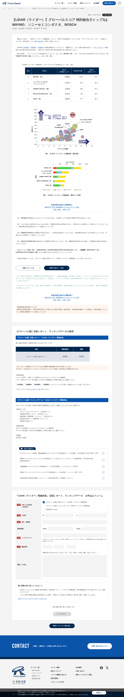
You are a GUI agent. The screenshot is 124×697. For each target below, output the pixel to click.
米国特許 (33, 47)
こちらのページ (34, 389)
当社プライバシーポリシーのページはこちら (32, 598)
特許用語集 (54, 678)
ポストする (108, 15)
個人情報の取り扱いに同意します (64, 607)
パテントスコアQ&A (57, 682)
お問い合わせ (108, 3)
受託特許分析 (36, 678)
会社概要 (96, 3)
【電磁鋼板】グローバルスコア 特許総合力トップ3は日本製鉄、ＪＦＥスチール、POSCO (48, 466)
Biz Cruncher (39, 41)
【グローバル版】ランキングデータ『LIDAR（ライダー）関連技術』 (68, 506)
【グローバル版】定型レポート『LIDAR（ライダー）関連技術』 (67, 502)
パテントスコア (98, 47)
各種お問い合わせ (52, 509)
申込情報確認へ (62, 614)
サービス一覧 (59, 3)
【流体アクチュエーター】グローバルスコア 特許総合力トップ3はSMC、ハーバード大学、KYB (50, 472)
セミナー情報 (72, 3)
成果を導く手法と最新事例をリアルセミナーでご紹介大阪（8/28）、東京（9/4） (62, 207)
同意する (98, 692)
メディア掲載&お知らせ (58, 674)
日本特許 (26, 47)
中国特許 (41, 47)
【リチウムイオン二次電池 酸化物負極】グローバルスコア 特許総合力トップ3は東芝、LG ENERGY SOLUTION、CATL (59, 453)
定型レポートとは (28, 268)
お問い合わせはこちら (99, 646)
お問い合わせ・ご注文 (56, 268)
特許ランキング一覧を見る (62, 625)
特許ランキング (85, 3)
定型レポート (36, 676)
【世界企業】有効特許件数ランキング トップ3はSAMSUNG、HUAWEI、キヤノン (46, 478)
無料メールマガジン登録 (84, 674)
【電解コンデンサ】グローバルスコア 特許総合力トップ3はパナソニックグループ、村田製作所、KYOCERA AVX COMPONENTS (56, 460)
